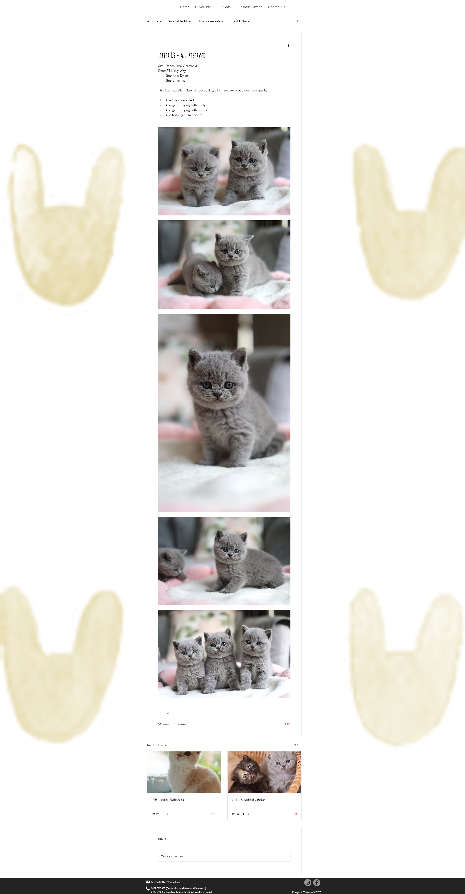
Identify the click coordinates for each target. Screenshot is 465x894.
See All (298, 744)
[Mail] (147, 882)
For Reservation (211, 21)
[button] (297, 21)
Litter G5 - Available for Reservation (248, 799)
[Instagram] (307, 882)
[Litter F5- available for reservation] (184, 772)
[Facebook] (316, 882)
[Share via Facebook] (160, 713)
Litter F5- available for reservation (168, 799)
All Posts (154, 21)
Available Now (180, 21)
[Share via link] (169, 713)
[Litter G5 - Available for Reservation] (264, 772)
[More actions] (288, 45)
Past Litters (240, 21)
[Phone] (147, 888)
